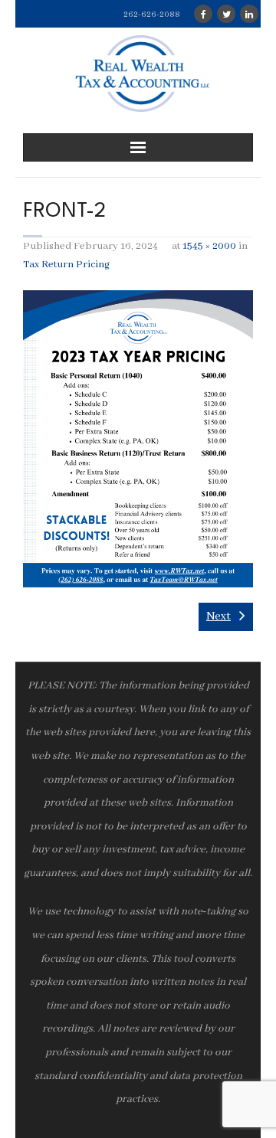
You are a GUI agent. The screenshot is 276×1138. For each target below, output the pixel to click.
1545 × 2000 (209, 246)
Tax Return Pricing (66, 264)
